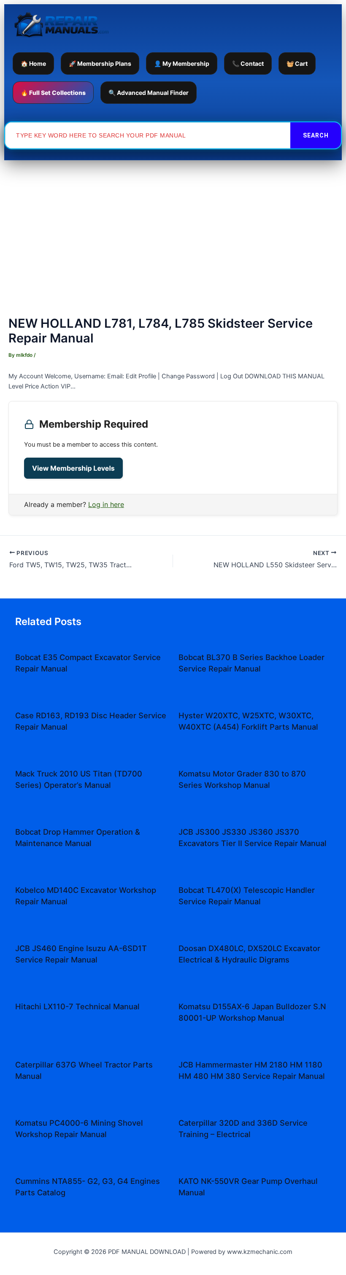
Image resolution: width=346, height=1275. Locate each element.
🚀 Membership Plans (100, 63)
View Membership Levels (73, 468)
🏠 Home (33, 63)
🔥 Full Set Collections (53, 92)
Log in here (106, 504)
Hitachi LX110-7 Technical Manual (77, 1006)
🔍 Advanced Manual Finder (148, 92)
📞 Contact (248, 63)
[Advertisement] (173, 223)
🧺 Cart (297, 63)
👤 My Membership (181, 63)
